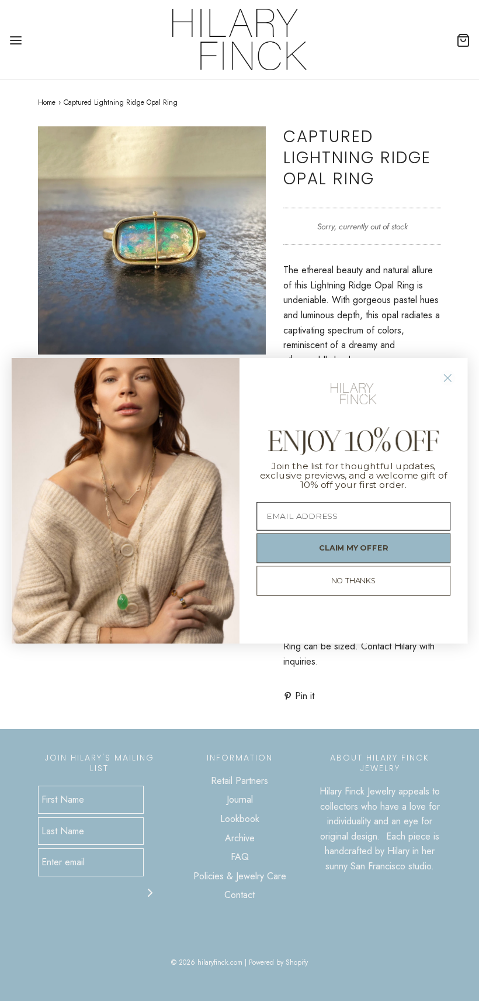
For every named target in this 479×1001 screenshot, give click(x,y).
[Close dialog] (447, 377)
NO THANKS (353, 580)
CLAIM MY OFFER (353, 547)
